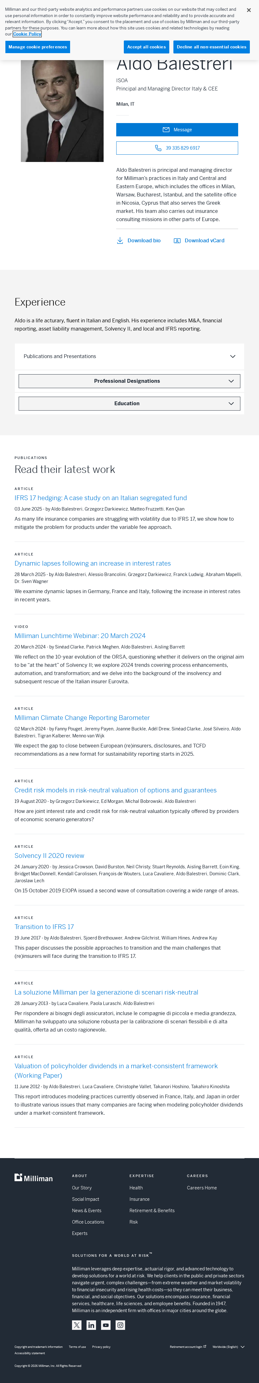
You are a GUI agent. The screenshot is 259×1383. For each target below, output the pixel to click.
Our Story (82, 1188)
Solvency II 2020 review (49, 856)
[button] (76, 1325)
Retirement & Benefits (152, 1210)
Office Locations (88, 1222)
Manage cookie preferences (38, 47)
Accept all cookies (146, 47)
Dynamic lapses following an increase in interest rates (93, 563)
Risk (134, 1222)
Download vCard (205, 240)
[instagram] (120, 1325)
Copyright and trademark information (39, 1347)
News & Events (86, 1210)
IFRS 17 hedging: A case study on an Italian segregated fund (101, 498)
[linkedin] (91, 1325)
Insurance (140, 1199)
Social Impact (85, 1199)
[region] (129, 30)
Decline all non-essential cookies (211, 47)
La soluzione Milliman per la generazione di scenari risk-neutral (106, 992)
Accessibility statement (30, 1353)
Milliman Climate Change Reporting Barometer (82, 718)
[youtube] (106, 1325)
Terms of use (77, 1347)
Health (136, 1188)
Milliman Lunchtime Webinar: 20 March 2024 (80, 636)
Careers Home (202, 1188)
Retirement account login (186, 1347)
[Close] (249, 10)
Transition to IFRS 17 (44, 927)
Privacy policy (101, 1347)
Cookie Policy (27, 34)
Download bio (144, 240)
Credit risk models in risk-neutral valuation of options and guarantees (116, 790)
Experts (79, 1233)
